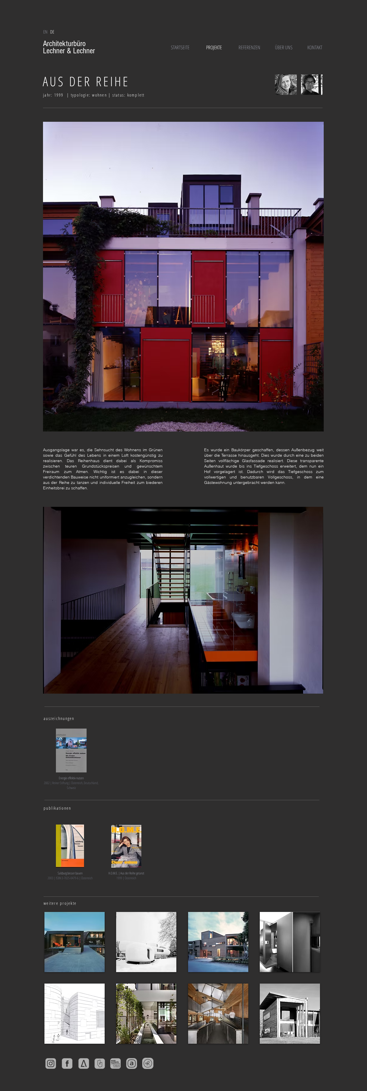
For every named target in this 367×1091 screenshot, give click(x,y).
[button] (52, 32)
